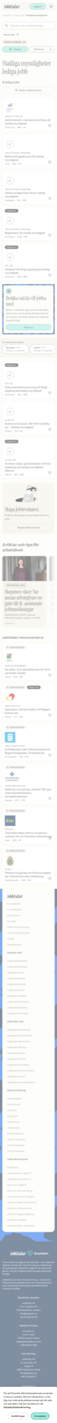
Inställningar (18, 1416)
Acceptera (40, 1416)
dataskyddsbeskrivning (17, 1407)
